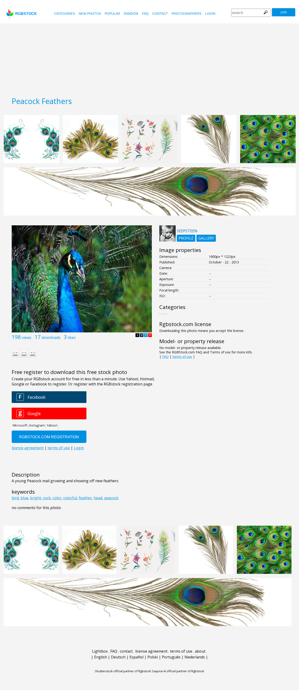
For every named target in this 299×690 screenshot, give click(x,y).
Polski (152, 657)
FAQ (145, 13)
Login (210, 13)
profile (186, 238)
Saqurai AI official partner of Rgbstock (178, 671)
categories (64, 13)
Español (136, 657)
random (131, 13)
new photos (90, 13)
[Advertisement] (149, 58)
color (57, 497)
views (26, 337)
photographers (186, 13)
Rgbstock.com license (185, 324)
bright (35, 497)
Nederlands (195, 657)
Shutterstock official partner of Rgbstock (123, 671)
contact (160, 13)
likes (72, 337)
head (98, 497)
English (100, 657)
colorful (70, 497)
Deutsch (118, 657)
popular (112, 13)
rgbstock (26, 14)
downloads (51, 337)
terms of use (182, 356)
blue (24, 497)
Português (171, 657)
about (200, 651)
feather (85, 497)
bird (15, 497)
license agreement (151, 651)
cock (47, 497)
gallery (206, 238)
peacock (111, 497)
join (284, 12)
